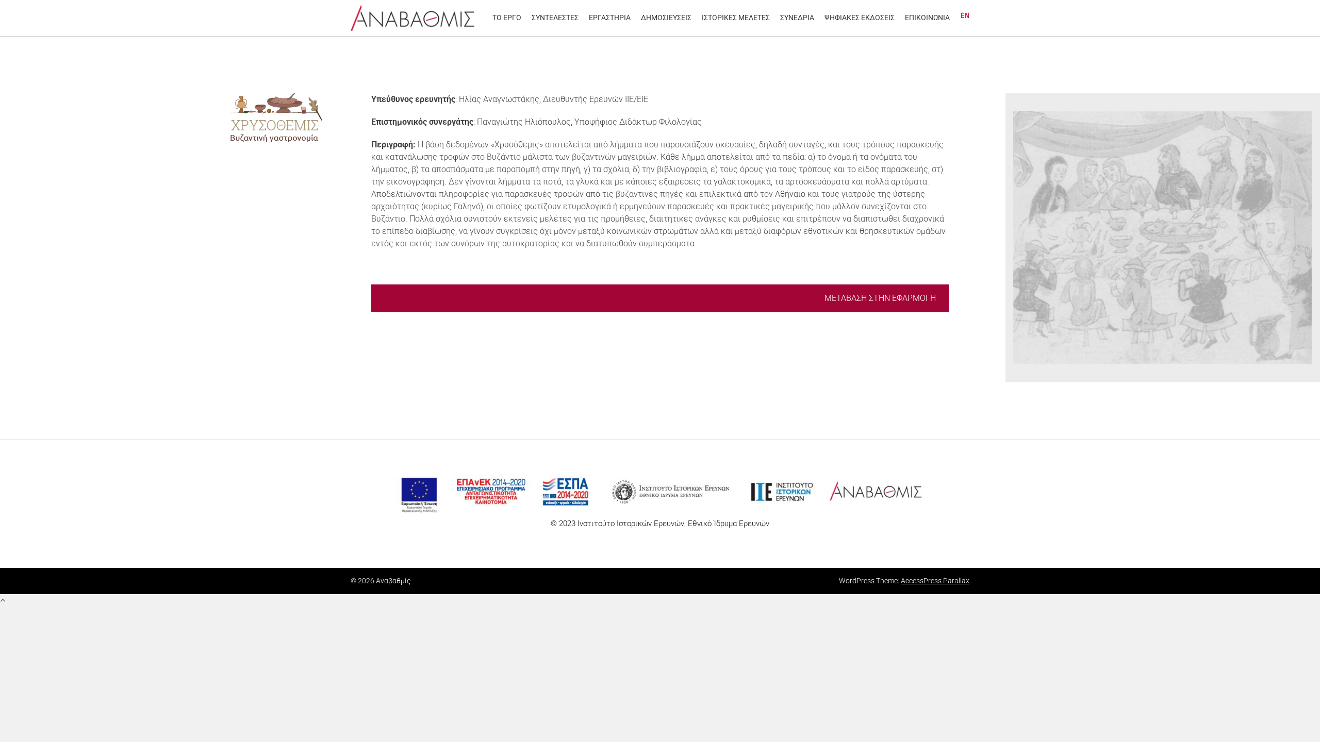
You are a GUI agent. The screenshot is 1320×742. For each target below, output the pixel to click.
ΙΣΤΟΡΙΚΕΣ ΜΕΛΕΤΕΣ (736, 17)
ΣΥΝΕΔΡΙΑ (797, 17)
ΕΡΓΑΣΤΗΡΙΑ (610, 17)
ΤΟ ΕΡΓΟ (506, 17)
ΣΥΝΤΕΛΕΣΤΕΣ (555, 17)
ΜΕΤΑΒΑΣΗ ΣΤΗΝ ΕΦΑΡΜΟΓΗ (880, 298)
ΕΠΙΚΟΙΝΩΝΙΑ (927, 17)
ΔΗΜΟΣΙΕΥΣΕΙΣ (666, 17)
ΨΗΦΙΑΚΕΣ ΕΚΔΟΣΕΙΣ (859, 17)
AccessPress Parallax (935, 581)
